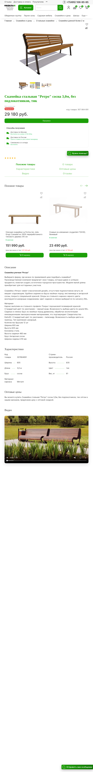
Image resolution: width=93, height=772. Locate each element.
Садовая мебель (44, 15)
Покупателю (38, 2)
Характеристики (25, 169)
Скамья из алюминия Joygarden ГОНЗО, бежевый (67, 233)
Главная (8, 21)
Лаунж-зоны (29, 15)
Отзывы (8, 2)
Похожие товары (25, 164)
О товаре (67, 164)
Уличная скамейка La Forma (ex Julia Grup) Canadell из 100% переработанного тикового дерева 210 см (24, 234)
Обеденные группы (13, 15)
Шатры (76, 15)
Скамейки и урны (63, 15)
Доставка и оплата (22, 2)
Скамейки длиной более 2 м (71, 21)
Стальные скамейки (45, 21)
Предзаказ (46, 121)
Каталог (27, 7)
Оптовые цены (67, 169)
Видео (25, 173)
